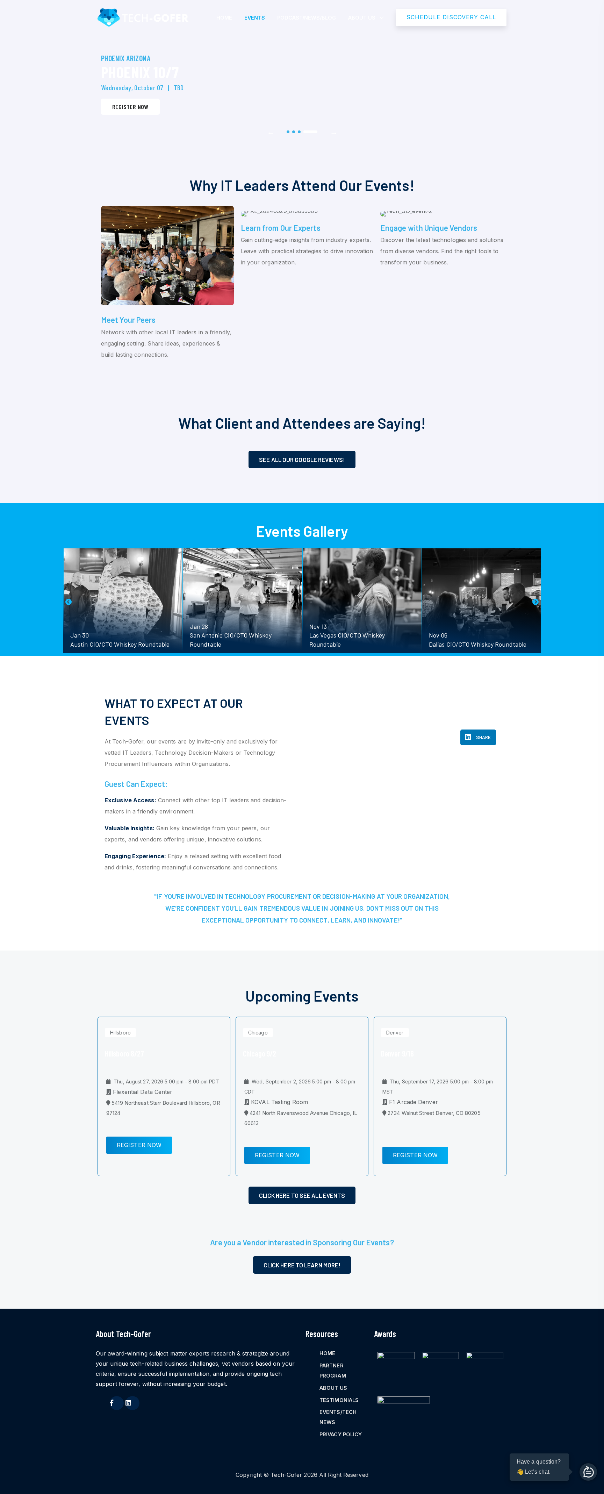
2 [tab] (293, 131)
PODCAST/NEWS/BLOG (306, 18)
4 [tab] (310, 131)
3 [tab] (299, 131)
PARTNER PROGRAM (332, 1371)
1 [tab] (288, 131)
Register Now (130, 107)
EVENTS (254, 18)
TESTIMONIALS (339, 1400)
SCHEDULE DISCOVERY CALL (451, 17)
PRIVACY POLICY (340, 1434)
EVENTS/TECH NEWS (338, 1417)
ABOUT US (361, 18)
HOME (224, 18)
